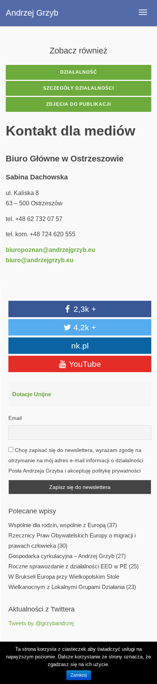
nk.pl (80, 345)
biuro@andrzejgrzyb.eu (40, 260)
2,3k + (83, 309)
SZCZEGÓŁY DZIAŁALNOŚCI (78, 88)
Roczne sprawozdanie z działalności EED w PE (67, 566)
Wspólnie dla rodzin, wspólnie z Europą (57, 525)
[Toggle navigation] (143, 12)
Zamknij (78, 675)
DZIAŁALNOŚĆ (78, 72)
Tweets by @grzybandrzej (41, 623)
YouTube (84, 364)
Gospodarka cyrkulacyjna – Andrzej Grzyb (61, 556)
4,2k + (83, 327)
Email (15, 418)
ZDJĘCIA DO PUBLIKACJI (78, 104)
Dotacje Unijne (31, 394)
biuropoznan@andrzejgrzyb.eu (50, 250)
